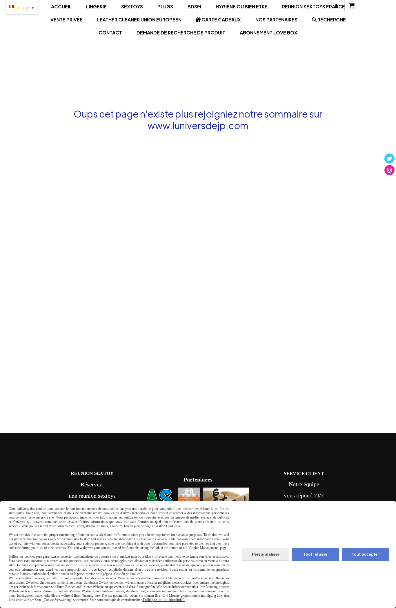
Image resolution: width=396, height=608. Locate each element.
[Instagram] (389, 170)
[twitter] (389, 158)
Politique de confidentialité (163, 600)
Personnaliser (265, 554)
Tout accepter (365, 554)
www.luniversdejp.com (198, 125)
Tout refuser (315, 554)
